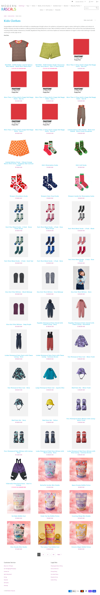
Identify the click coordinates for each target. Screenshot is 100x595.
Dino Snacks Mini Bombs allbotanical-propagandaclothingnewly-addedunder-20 (19, 533)
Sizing (5, 577)
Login (92, 1)
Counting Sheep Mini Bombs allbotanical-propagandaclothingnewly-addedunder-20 (81, 502)
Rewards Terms (54, 577)
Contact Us (6, 571)
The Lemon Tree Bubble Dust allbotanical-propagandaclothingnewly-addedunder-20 (50, 533)
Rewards (6, 579)
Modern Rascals (11, 590)
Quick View (18, 54)
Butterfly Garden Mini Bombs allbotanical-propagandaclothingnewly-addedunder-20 (50, 469)
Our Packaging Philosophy (10, 568)
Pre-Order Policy (54, 574)
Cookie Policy (54, 579)
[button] (22, 6)
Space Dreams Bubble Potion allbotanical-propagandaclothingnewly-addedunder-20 (81, 469)
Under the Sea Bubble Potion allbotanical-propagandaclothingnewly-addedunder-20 (50, 502)
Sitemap (6, 585)
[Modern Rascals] (9, 8)
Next (59, 554)
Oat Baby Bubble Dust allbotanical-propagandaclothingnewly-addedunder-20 (19, 502)
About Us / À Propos (8, 565)
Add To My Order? (8, 574)
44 (53, 554)
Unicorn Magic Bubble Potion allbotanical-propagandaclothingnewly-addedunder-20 (81, 533)
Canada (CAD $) (80, 1)
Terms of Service (55, 568)
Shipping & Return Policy (57, 565)
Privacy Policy (54, 571)
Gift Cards (6, 582)
